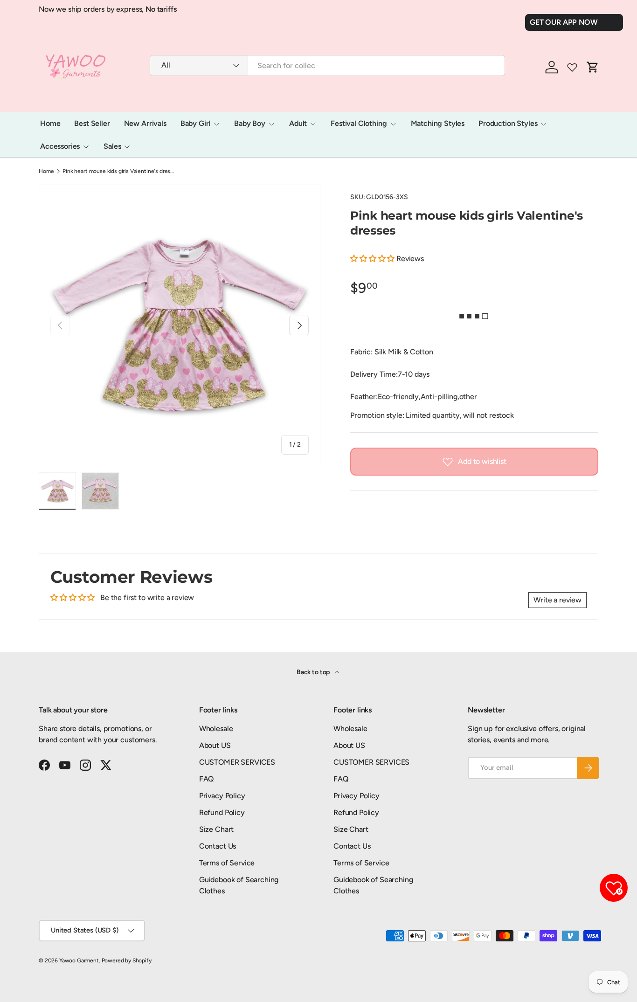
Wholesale (216, 728)
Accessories (60, 146)
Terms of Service (227, 862)
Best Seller (92, 123)
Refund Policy (222, 812)
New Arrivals (145, 123)
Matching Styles (438, 123)
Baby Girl (195, 123)
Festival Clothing (359, 123)
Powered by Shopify (127, 960)
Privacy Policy (222, 795)
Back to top (314, 672)
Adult (298, 123)
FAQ (207, 778)
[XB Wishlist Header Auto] (572, 67)
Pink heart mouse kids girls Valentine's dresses (118, 171)
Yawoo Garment (79, 960)
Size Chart (216, 829)
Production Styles (507, 123)
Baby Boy (249, 123)
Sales (112, 146)
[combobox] (327, 65)
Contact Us (217, 846)
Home (50, 123)
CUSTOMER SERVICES (237, 762)
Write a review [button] (557, 599)
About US (215, 745)
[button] (373, 258)
